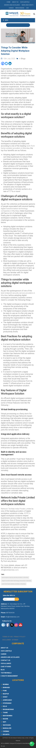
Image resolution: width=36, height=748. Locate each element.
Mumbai (6, 684)
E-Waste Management (9, 676)
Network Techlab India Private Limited (16, 509)
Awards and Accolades (12, 5)
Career (11, 8)
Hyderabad (7, 703)
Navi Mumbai (7, 716)
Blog (3, 670)
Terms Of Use (7, 637)
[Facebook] (2, 63)
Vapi (4, 722)
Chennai (6, 731)
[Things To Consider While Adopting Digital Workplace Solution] (18, 36)
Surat (5, 697)
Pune (5, 691)
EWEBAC (7, 743)
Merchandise (19, 8)
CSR (27, 8)
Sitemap (15, 640)
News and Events (27, 5)
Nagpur (6, 694)
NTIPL (26, 513)
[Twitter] (6, 63)
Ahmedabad (7, 700)
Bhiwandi (6, 687)
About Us (15, 2)
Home (8, 2)
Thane (5, 712)
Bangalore (7, 728)
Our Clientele (24, 2)
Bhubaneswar (8, 709)
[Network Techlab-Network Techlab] (18, 14)
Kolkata (6, 734)
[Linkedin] (10, 63)
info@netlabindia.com (10, 570)
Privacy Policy (19, 637)
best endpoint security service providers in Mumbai (15, 577)
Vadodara (7, 725)
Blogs (23, 58)
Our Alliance (6, 663)
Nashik (5, 719)
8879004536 (10, 613)
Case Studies (6, 666)
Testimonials (6, 673)
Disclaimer (6, 640)
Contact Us (5, 660)
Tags (2, 574)
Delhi (5, 706)
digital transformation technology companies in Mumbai (14, 209)
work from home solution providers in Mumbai (18, 147)
